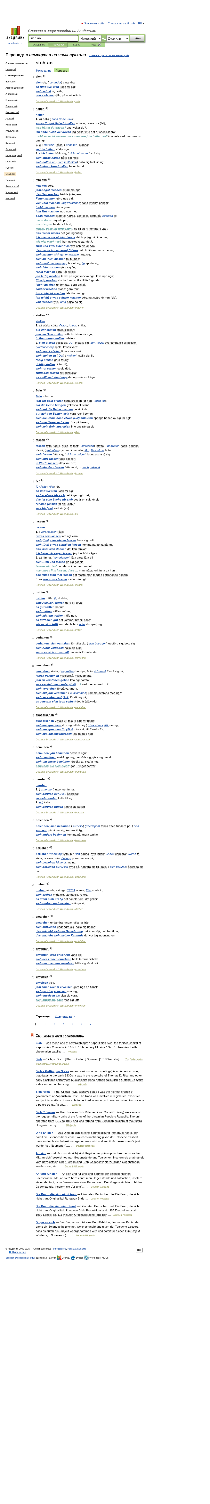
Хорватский (12, 192)
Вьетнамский (12, 112)
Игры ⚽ (96, 44)
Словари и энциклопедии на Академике (62, 31)
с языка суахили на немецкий (109, 55)
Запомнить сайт (94, 23)
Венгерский (11, 106)
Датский (10, 118)
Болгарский (11, 100)
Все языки (11, 81)
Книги (76, 44)
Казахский (11, 137)
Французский (12, 186)
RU (140, 23)
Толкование (43, 70)
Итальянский (12, 131)
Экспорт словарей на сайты (20, 1258)
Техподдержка (58, 1248)
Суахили (10, 174)
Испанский (11, 124)
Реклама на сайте (76, 1248)
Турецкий (10, 180)
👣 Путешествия (17, 1252)
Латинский (11, 149)
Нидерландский (14, 155)
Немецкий (11, 69)
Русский (10, 167)
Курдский (10, 143)
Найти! (137, 38)
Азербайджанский (15, 88)
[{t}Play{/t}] (44, 76)
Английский (11, 94)
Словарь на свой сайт (121, 23)
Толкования (38, 44)
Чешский (10, 198)
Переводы (58, 44)
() (47, 86)
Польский (11, 161)
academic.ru (15, 43)
